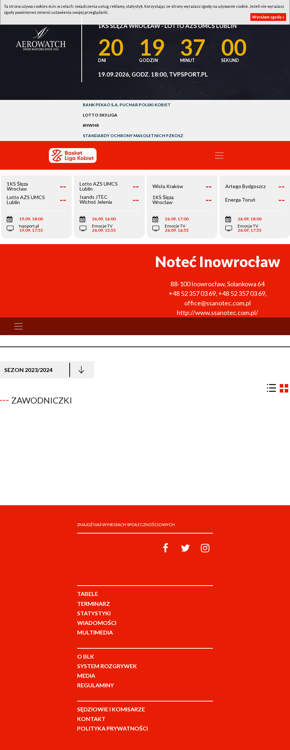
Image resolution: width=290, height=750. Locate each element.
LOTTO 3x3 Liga (100, 115)
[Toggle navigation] (219, 155)
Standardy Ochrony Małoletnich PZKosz (133, 135)
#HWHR (91, 125)
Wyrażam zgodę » (268, 17)
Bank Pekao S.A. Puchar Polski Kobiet (127, 104)
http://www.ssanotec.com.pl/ (217, 312)
